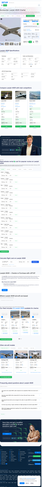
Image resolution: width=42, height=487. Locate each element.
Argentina (23, 472)
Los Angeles (6, 475)
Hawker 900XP (32, 100)
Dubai (16, 475)
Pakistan (10, 472)
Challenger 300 (4, 359)
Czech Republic (5, 472)
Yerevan (9, 482)
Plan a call (7, 433)
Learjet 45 (17, 100)
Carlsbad (6, 479)
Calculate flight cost (30, 15)
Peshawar (10, 479)
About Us (12, 451)
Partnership (12, 460)
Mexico (27, 472)
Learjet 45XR (3, 100)
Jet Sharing (3, 462)
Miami (24, 475)
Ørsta (18, 475)
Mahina (36, 475)
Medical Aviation (4, 457)
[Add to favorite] (27, 10)
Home (1, 8)
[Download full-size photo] (1, 19)
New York (1, 475)
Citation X (18, 359)
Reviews (12, 454)
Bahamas (30, 472)
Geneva (4, 476)
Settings (32, 483)
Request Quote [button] (25, 330)
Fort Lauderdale (28, 475)
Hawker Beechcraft (32, 103)
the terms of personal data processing (17, 435)
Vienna (33, 475)
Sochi (6, 482)
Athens (17, 478)
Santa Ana (17, 479)
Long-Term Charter (4, 453)
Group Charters (3, 454)
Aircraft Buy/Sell (4, 460)
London (39, 475)
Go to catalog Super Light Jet (6, 377)
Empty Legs (4, 463)
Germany (20, 472)
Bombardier (28, 29)
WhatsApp (20, 438)
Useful (19, 449)
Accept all (22, 483)
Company (10, 449)
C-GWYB (34, 319)
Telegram (14, 438)
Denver (7, 478)
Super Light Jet (29, 30)
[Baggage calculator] (32, 38)
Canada (39, 472)
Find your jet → (35, 261)
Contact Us (5, 5)
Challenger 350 (33, 359)
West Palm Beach (2, 478)
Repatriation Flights (4, 456)
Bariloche (13, 478)
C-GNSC (24, 319)
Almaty (1, 479)
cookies (23, 478)
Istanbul (13, 475)
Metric (7, 51)
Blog (20, 460)
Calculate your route (4, 251)
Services (1, 449)
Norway (1, 472)
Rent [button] (6, 126)
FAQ (20, 456)
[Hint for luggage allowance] (31, 64)
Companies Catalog (23, 453)
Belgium (36, 472)
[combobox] (24, 3)
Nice (4, 482)
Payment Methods (13, 459)
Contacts (12, 457)
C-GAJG (3, 319)
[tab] (30, 66)
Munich (10, 478)
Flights (21, 459)
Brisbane (11, 476)
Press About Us (13, 456)
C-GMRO (14, 319)
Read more (6, 128)
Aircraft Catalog (22, 451)
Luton (1, 476)
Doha (4, 479)
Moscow (9, 475)
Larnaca (1, 482)
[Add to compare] (29, 10)
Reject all (27, 483)
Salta (14, 479)
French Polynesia (15, 472)
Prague (21, 475)
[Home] (4, 3)
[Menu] (39, 5)
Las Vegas (7, 476)
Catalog (4, 8)
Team (11, 453)
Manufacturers (22, 454)
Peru (33, 472)
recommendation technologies (30, 478)
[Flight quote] (2, 5)
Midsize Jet (31, 106)
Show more (3, 414)
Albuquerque (15, 476)
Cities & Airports (22, 457)
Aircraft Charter (3, 451)
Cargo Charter (3, 459)
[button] (4, 175)
